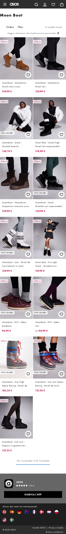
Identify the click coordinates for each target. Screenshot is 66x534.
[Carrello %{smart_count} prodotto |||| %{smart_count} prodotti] (62, 4)
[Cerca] (36, 4)
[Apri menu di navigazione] (5, 4)
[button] (4, 512)
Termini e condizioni (54, 532)
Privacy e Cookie (56, 528)
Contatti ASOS (38, 528)
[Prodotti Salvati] (53, 4)
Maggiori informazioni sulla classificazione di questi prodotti (31, 33)
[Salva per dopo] (28, 75)
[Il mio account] (45, 4)
